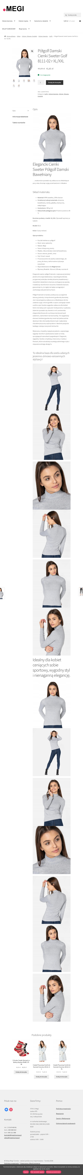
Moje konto (23, 29)
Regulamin (60, 1114)
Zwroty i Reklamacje (63, 1118)
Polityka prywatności (63, 1109)
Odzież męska (23, 21)
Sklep (18, 36)
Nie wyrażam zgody (37, 1172)
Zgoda (26, 1172)
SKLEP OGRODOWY (8, 29)
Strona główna (11, 36)
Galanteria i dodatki (41, 21)
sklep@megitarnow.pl (12, 1138)
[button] (32, 51)
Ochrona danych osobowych (65, 1123)
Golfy (51, 36)
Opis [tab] (14, 111)
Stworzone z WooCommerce (30, 1163)
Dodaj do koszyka (54, 82)
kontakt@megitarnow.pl (13, 1135)
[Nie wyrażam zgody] (80, 1170)
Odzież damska (7, 21)
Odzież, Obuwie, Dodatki (29, 36)
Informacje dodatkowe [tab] (20, 117)
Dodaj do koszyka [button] (21, 1072)
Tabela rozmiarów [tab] (18, 123)
